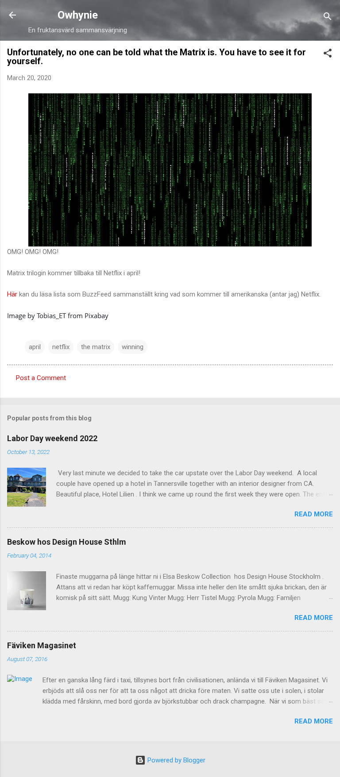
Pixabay (96, 315)
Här (12, 294)
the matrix (95, 347)
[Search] (327, 17)
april (35, 347)
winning (132, 347)
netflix (61, 347)
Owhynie (78, 15)
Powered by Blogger (175, 760)
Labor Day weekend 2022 (52, 438)
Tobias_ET (51, 315)
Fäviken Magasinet (41, 645)
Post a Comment (41, 378)
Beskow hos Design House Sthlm (66, 541)
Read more (313, 514)
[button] (327, 55)
